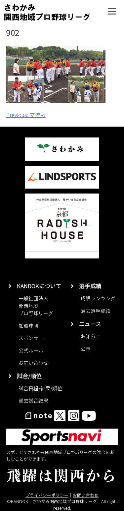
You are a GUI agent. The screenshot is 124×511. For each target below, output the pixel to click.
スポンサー (31, 337)
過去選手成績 (95, 310)
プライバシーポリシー (46, 495)
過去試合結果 (33, 400)
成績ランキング (98, 298)
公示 (86, 348)
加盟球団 (28, 325)
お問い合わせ (33, 362)
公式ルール (31, 350)
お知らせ (91, 336)
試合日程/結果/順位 (40, 388)
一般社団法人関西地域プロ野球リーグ (36, 305)
